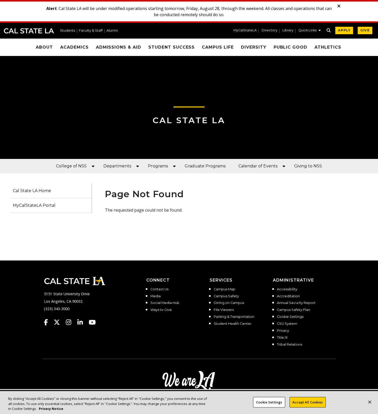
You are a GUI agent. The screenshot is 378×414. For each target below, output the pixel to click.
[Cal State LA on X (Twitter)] (59, 322)
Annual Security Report (296, 303)
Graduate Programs (205, 166)
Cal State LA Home (32, 190)
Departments (117, 166)
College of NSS (71, 166)
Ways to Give (161, 310)
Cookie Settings (290, 317)
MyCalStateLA (245, 30)
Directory (269, 30)
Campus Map (224, 289)
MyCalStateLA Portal (34, 205)
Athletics (327, 47)
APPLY (344, 30)
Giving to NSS (308, 166)
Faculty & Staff (91, 30)
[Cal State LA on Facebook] (48, 322)
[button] (309, 31)
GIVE (365, 30)
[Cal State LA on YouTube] (92, 322)
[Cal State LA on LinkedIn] (82, 322)
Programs (158, 166)
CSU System (287, 324)
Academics (74, 47)
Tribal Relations (289, 344)
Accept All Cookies (307, 402)
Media (155, 296)
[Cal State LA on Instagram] (71, 322)
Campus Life (218, 47)
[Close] (369, 402)
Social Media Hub (164, 303)
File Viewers (224, 310)
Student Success (171, 47)
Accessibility (287, 289)
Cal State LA (29, 30)
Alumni (112, 30)
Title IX (282, 337)
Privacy (283, 330)
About (44, 47)
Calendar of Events (257, 166)
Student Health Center (232, 324)
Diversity (253, 47)
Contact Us (159, 289)
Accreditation (288, 296)
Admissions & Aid (118, 47)
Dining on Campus (229, 303)
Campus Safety (226, 296)
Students (67, 30)
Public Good (291, 47)
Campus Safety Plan (293, 310)
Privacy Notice (51, 408)
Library (287, 30)
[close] (339, 6)
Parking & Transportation (234, 317)
